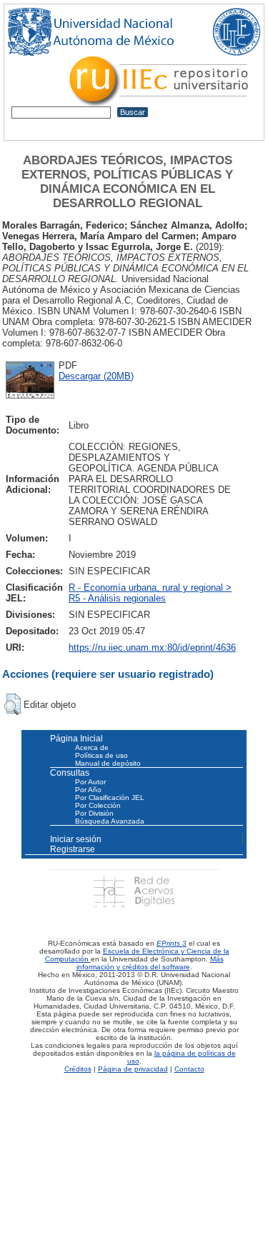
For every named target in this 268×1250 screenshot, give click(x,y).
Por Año (88, 790)
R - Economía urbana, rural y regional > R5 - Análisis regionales (150, 593)
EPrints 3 (172, 943)
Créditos (77, 1069)
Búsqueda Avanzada (109, 821)
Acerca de (92, 747)
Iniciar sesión (75, 839)
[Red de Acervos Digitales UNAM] (134, 892)
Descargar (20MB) (96, 376)
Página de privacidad (133, 1069)
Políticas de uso (101, 755)
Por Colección (98, 805)
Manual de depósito (108, 763)
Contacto (189, 1069)
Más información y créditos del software (150, 963)
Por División (94, 813)
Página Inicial (76, 739)
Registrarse (72, 849)
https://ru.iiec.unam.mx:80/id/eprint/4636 (152, 647)
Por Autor (90, 782)
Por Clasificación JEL (109, 797)
